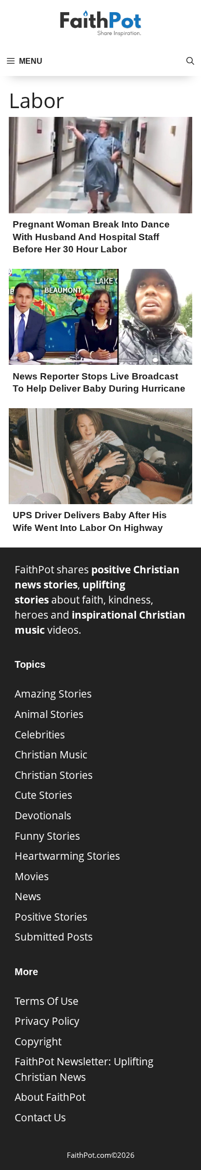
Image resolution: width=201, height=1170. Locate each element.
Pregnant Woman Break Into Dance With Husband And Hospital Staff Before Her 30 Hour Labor (91, 236)
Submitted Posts (54, 937)
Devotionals (43, 815)
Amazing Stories (53, 693)
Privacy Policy (47, 1021)
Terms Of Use (47, 1001)
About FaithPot (50, 1097)
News (28, 896)
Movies (32, 876)
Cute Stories (43, 795)
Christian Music (51, 754)
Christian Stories (54, 775)
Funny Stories (47, 836)
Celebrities (40, 734)
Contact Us (40, 1117)
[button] (190, 61)
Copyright (38, 1041)
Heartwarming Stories (67, 856)
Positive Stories (51, 917)
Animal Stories (49, 714)
